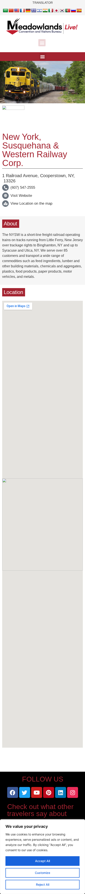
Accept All (42, 861)
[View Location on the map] (5, 203)
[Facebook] (12, 792)
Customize (42, 873)
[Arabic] (5, 11)
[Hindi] (45, 11)
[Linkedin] (60, 792)
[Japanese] (56, 11)
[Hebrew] (39, 11)
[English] (16, 11)
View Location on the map (31, 203)
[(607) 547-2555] (5, 187)
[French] (22, 11)
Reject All (42, 884)
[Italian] (50, 11)
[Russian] (73, 11)
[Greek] (33, 11)
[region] (42, 856)
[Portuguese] (67, 11)
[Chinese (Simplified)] (11, 11)
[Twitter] (24, 792)
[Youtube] (36, 792)
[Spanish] (79, 11)
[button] (42, 42)
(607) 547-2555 (22, 187)
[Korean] (62, 11)
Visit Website (21, 196)
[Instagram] (72, 792)
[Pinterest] (48, 792)
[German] (28, 11)
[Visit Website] (5, 195)
